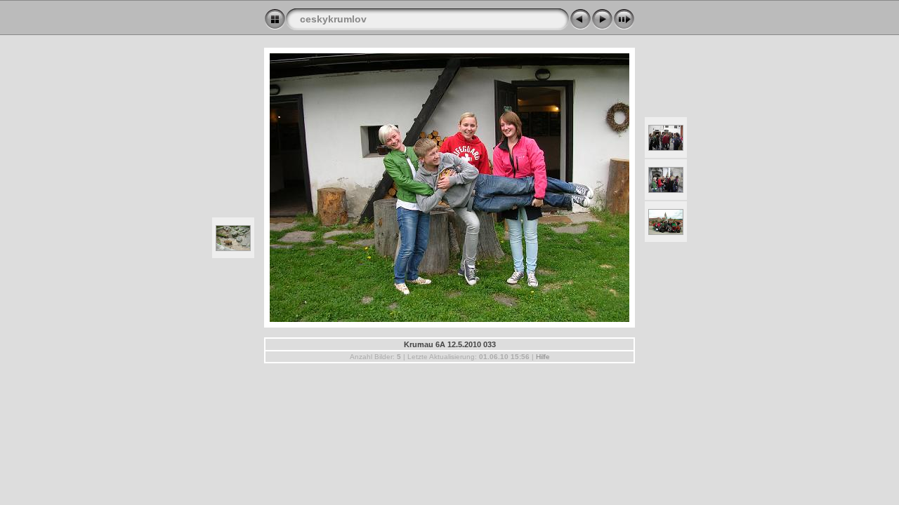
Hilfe (543, 357)
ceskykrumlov (333, 19)
